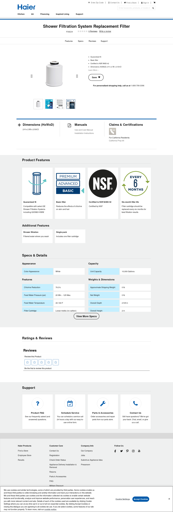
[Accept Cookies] (169, 498)
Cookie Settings (123, 499)
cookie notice (50, 509)
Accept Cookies (141, 499)
